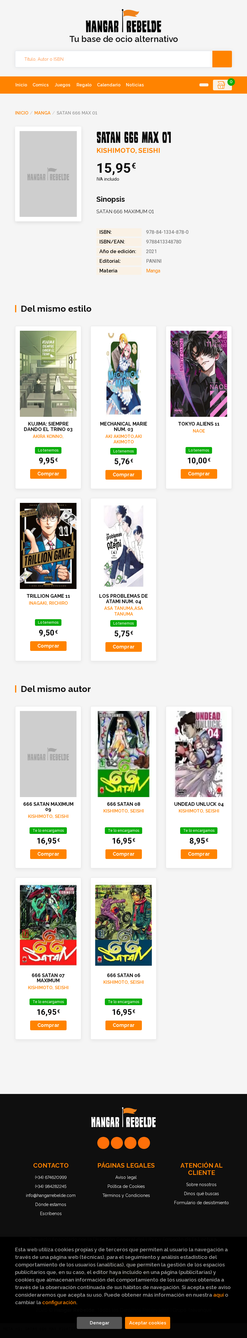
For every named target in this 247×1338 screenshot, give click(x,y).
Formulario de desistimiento (201, 1202)
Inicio (21, 112)
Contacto (51, 1165)
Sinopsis (110, 199)
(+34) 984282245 (51, 1186)
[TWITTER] (130, 1143)
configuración (59, 1302)
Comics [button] (41, 84)
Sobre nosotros (201, 1184)
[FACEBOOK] (144, 1143)
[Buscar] (222, 59)
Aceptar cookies (147, 1323)
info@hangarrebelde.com (51, 1195)
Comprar (48, 474)
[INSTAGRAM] (117, 1143)
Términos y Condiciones (126, 1195)
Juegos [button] (62, 84)
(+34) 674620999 (51, 1177)
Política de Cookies (126, 1186)
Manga (42, 112)
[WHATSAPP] (103, 1143)
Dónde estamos (50, 1204)
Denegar (99, 1323)
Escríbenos (51, 1213)
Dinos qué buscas (201, 1193)
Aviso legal (126, 1177)
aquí (218, 1295)
